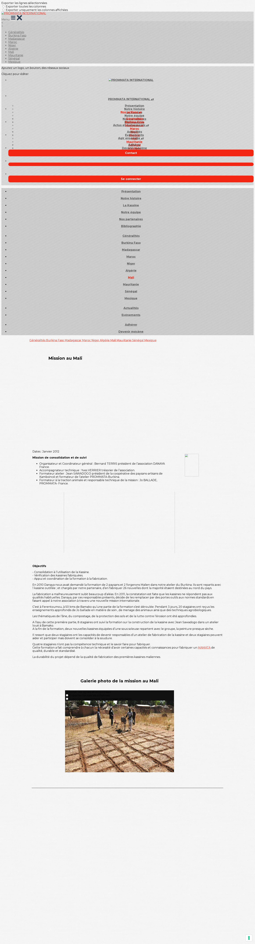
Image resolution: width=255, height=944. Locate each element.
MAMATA (204, 647)
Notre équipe (134, 115)
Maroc (12, 42)
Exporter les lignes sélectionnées (24, 3)
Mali (11, 52)
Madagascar (16, 38)
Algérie (13, 48)
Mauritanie (15, 55)
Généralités (16, 32)
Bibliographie (131, 226)
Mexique (14, 62)
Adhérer (134, 144)
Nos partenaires (131, 219)
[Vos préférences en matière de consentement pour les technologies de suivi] (249, 938)
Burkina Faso (17, 35)
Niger (12, 45)
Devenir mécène (134, 148)
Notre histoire (134, 109)
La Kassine (131, 205)
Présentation (134, 105)
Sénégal (14, 58)
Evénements (134, 135)
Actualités (134, 131)
